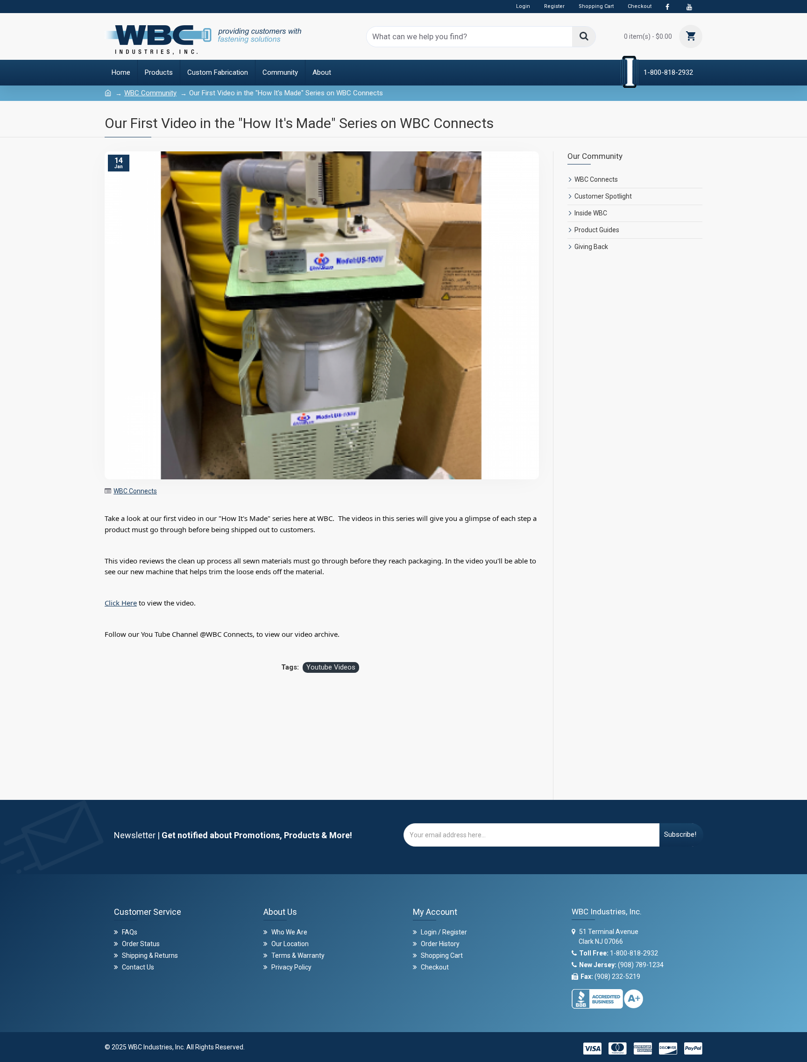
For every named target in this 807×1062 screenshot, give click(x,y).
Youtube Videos (330, 667)
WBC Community (150, 93)
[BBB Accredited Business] (607, 996)
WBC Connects (135, 491)
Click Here (121, 602)
